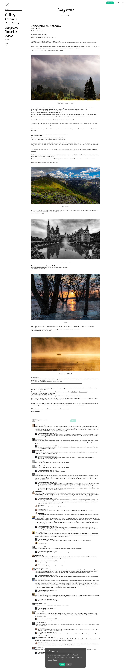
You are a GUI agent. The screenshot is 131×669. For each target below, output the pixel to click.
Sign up (7, 45)
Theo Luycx (38, 647)
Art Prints (12, 23)
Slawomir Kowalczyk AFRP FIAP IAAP (46, 433)
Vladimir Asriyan (39, 555)
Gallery (10, 14)
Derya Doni (38, 474)
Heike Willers (38, 450)
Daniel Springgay (39, 622)
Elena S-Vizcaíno (39, 439)
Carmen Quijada (39, 425)
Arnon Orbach (38, 532)
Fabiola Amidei (38, 491)
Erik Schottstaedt (39, 547)
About (9, 35)
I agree (62, 664)
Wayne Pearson (39, 516)
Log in (6, 43)
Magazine (11, 27)
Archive (68, 16)
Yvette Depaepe (41, 509)
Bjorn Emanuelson (39, 594)
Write (73, 420)
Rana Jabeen (38, 612)
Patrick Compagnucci (40, 568)
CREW (56, 433)
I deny (68, 664)
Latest (63, 16)
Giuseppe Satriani (39, 579)
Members (7, 39)
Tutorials (11, 31)
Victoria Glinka (38, 461)
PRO (43, 450)
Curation (11, 18)
